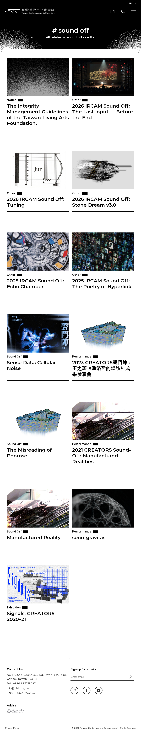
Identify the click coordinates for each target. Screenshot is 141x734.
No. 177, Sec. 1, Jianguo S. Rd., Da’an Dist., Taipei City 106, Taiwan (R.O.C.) (37, 676)
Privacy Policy (12, 728)
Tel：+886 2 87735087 (21, 683)
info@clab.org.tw (18, 688)
